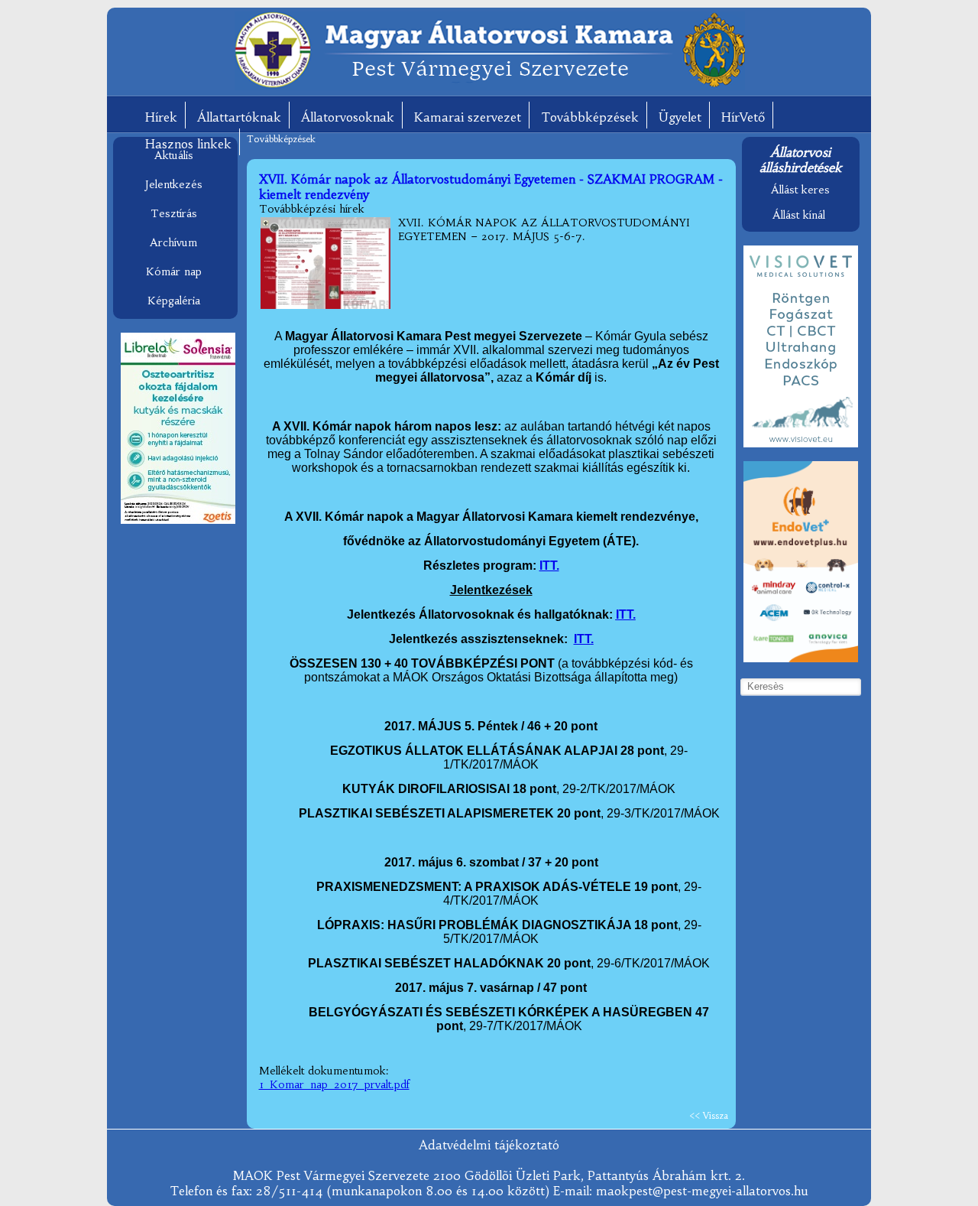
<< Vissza (708, 1115)
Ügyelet (680, 117)
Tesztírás (174, 213)
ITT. (549, 565)
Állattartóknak (239, 117)
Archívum (173, 242)
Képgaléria (173, 300)
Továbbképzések (590, 117)
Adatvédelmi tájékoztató (489, 1144)
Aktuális (173, 155)
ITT (584, 638)
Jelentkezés (173, 184)
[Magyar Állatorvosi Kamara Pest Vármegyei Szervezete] (489, 86)
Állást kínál (798, 215)
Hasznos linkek (188, 143)
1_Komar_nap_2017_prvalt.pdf (334, 1084)
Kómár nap (174, 271)
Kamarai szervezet (467, 117)
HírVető (743, 117)
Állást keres (800, 190)
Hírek (161, 117)
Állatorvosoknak (347, 117)
